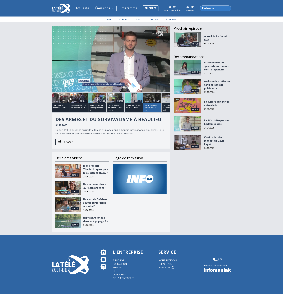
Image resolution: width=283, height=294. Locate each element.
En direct (151, 8)
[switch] (216, 259)
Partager (68, 142)
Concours (119, 274)
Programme (128, 8)
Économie (171, 19)
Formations (120, 264)
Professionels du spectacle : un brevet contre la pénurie (216, 66)
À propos (118, 260)
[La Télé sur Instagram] (103, 259)
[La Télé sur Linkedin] (103, 266)
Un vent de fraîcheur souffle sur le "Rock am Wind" (95, 203)
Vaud (109, 19)
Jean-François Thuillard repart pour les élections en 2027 (95, 169)
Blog (116, 271)
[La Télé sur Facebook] (103, 252)
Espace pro (165, 264)
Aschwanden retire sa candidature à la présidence (217, 85)
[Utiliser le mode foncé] (221, 259)
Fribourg (124, 19)
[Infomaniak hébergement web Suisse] (217, 270)
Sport (139, 19)
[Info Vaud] (140, 179)
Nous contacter (123, 278)
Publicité (164, 267)
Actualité (82, 8)
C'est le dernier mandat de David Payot (214, 141)
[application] (111, 59)
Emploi (117, 267)
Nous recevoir (167, 260)
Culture (154, 19)
